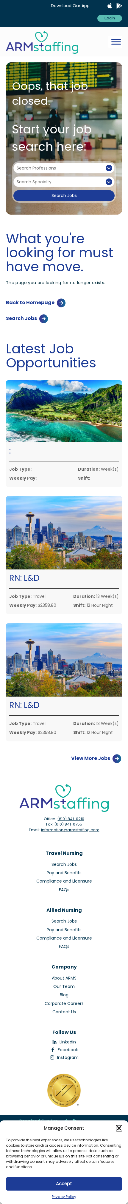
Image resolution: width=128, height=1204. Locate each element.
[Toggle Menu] (116, 42)
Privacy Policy (64, 1196)
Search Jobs (64, 195)
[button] (119, 1128)
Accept (64, 1183)
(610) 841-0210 (70, 819)
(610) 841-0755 (68, 824)
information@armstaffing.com (70, 830)
